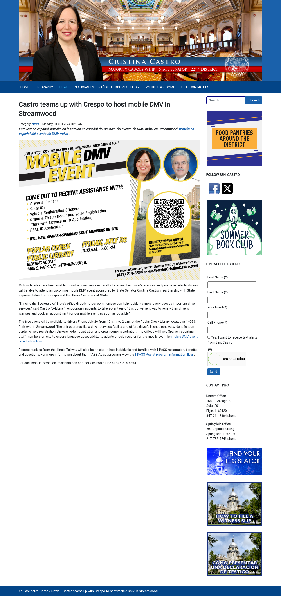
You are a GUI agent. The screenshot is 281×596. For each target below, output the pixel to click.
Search (255, 100)
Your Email (217, 307)
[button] (127, 87)
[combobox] (225, 100)
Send (213, 372)
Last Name (217, 292)
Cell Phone (217, 322)
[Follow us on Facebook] (214, 188)
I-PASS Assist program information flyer (164, 355)
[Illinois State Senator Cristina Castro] (140, 40)
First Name (217, 277)
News (35, 124)
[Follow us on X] (228, 188)
